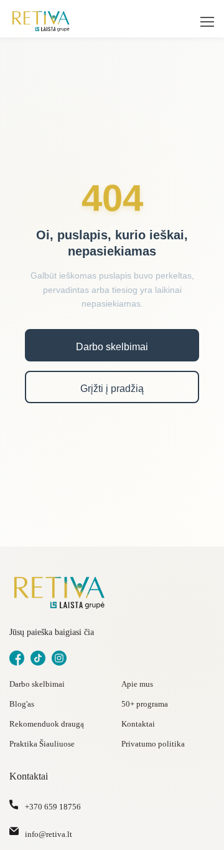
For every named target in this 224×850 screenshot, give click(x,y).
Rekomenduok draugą (46, 723)
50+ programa (144, 704)
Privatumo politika (153, 743)
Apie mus (137, 684)
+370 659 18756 (53, 806)
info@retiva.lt (48, 834)
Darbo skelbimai (112, 346)
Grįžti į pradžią (112, 388)
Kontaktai (138, 723)
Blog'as (21, 704)
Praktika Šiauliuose (42, 743)
